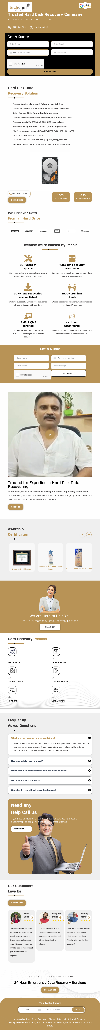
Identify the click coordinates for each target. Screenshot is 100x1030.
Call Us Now (50, 627)
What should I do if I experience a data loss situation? (39, 771)
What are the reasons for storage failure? (33, 738)
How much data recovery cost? (27, 761)
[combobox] (11, 52)
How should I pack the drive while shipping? (33, 790)
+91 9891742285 (20, 194)
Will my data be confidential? (26, 780)
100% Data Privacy (20, 27)
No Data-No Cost (41, 27)
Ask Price (15, 507)
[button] (82, 534)
